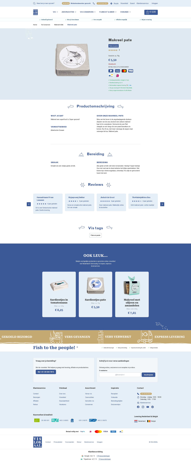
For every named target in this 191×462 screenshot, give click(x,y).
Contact (35, 394)
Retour (35, 404)
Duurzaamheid (64, 401)
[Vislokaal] (37, 442)
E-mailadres (103, 370)
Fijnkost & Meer (106, 12)
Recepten (114, 394)
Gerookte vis (89, 401)
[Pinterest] (152, 407)
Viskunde (124, 12)
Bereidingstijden (116, 401)
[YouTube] (148, 407)
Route (116, 3)
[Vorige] (29, 204)
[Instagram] (143, 407)
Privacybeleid (58, 442)
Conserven (89, 404)
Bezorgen (36, 397)
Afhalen (35, 401)
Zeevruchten (68, 12)
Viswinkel (124, 3)
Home (35, 25)
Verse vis (88, 394)
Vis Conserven (86, 12)
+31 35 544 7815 (102, 3)
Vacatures (62, 404)
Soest (132, 3)
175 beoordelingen (103, 456)
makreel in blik (58, 25)
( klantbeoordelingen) (119, 50)
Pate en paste (113, 46)
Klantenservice (143, 3)
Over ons (62, 394)
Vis (54, 12)
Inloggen (155, 3)
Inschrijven (148, 375)
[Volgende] (162, 204)
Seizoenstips (115, 404)
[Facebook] (138, 407)
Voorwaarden (69, 442)
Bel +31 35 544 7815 (46, 372)
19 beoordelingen (104, 459)
